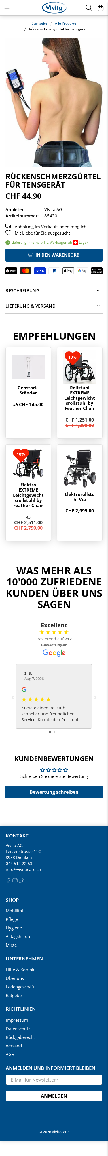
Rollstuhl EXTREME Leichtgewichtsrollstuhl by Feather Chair (79, 398)
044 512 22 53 (19, 863)
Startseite (39, 23)
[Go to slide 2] (54, 732)
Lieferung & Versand (30, 306)
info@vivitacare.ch (23, 869)
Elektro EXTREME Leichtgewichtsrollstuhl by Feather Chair (28, 495)
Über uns (15, 978)
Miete (11, 945)
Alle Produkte (65, 23)
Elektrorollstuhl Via (80, 497)
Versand (14, 1046)
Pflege (12, 919)
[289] (53, 102)
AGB (10, 1054)
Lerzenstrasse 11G (23, 851)
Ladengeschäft (20, 987)
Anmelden (54, 1096)
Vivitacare (60, 1131)
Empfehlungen (54, 336)
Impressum (17, 1020)
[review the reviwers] (24, 690)
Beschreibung (22, 290)
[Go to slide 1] (50, 732)
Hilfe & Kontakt (21, 969)
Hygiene (14, 928)
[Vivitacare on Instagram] (15, 881)
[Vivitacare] (54, 7)
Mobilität (14, 910)
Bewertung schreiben (54, 792)
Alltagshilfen (18, 936)
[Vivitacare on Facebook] (8, 881)
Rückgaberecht (20, 1037)
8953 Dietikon (19, 857)
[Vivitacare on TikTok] (21, 881)
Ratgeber (14, 995)
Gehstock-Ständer (28, 390)
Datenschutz (18, 1028)
